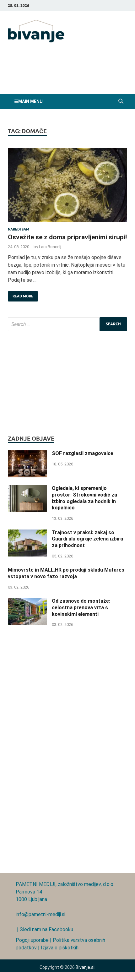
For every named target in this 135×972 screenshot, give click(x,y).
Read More (20, 294)
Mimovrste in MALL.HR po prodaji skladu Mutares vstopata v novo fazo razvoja (66, 573)
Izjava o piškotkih (59, 948)
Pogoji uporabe (32, 940)
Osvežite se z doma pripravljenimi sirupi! (67, 237)
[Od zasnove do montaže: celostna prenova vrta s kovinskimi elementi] (27, 602)
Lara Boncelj (50, 246)
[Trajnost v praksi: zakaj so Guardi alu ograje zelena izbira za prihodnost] (27, 533)
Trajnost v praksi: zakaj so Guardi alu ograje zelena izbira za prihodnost (87, 539)
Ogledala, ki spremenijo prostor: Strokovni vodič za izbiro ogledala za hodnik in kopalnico (84, 498)
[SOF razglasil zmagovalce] (27, 454)
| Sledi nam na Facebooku (44, 929)
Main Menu (30, 101)
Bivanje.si (85, 967)
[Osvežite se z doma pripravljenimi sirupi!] (67, 187)
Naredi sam (18, 229)
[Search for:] (67, 324)
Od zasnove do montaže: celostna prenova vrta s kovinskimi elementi (81, 607)
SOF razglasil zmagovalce (82, 453)
